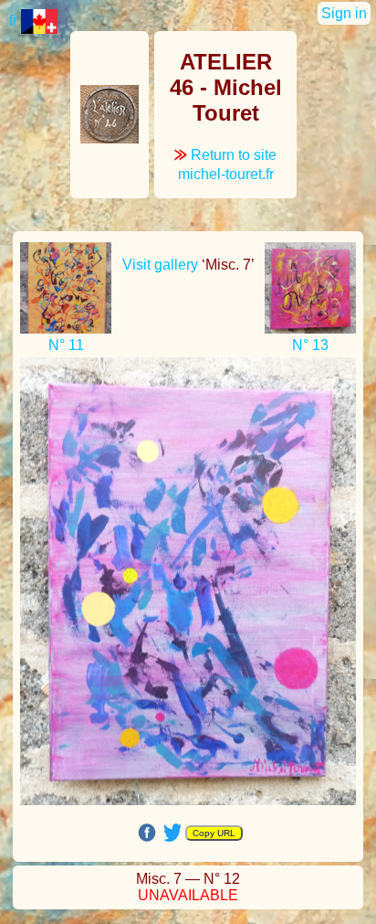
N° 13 (310, 345)
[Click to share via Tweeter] (172, 831)
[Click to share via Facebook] (147, 832)
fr (15, 20)
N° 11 (66, 345)
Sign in (344, 13)
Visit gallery (160, 264)
